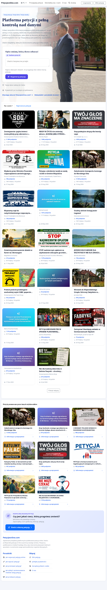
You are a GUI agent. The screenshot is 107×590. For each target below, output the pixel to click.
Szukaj (73, 3)
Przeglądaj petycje (36, 3)
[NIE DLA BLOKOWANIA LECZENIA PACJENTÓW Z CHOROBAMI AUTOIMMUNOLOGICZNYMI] (54, 491)
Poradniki (7, 553)
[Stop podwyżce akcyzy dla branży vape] (54, 457)
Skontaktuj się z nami (53, 3)
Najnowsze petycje (23, 106)
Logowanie (87, 3)
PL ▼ (25, 3)
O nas (64, 3)
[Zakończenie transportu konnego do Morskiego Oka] (19, 423)
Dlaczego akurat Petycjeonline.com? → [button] (17, 95)
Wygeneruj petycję (18, 77)
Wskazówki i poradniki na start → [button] (47, 95)
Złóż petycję (99, 3)
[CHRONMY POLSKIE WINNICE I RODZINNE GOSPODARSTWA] (88, 423)
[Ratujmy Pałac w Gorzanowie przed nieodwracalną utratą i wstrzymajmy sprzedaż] (19, 457)
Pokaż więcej (53, 390)
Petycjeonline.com (9, 3)
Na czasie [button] (7, 106)
